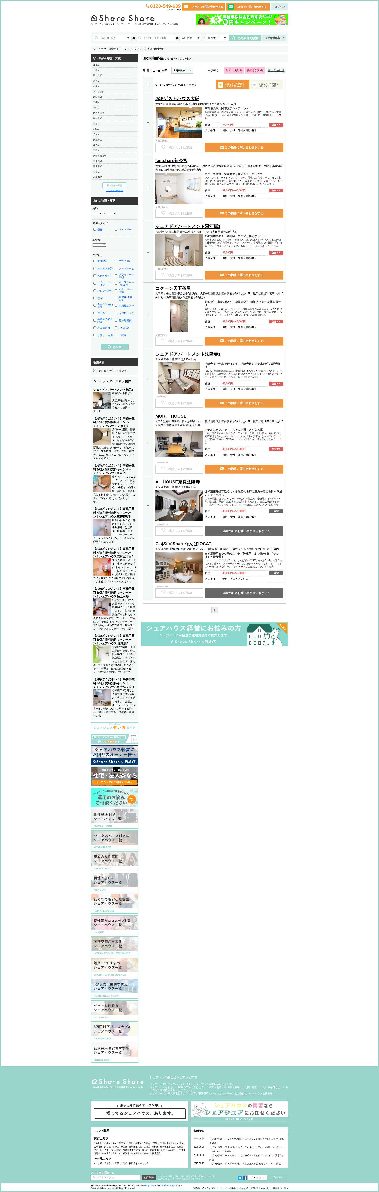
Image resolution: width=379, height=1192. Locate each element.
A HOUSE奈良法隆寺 (177, 481)
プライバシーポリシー (215, 1188)
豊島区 (132, 1146)
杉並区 (124, 1146)
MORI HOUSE (171, 416)
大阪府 (124, 1163)
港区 (115, 1143)
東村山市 (106, 1153)
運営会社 (197, 1188)
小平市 (180, 1150)
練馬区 (163, 1146)
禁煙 (99, 298)
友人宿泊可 (103, 327)
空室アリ (276, 124)
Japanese (257, 1177)
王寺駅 (96, 102)
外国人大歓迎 (105, 268)
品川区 (163, 1143)
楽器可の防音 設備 (105, 320)
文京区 (130, 1143)
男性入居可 (125, 261)
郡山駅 (96, 86)
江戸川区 (98, 1150)
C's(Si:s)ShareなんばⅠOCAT (183, 543)
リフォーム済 (105, 335)
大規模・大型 (126, 313)
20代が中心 (103, 275)
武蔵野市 (127, 1150)
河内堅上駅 (98, 113)
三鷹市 (136, 1150)
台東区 (138, 1143)
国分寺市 (117, 1153)
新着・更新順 (234, 70)
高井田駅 (97, 118)
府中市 (145, 1150)
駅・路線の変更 (114, 185)
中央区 (107, 1143)
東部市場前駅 (99, 155)
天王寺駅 (97, 161)
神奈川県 (98, 1163)
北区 (139, 1146)
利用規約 (232, 1188)
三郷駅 (96, 107)
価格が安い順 (255, 70)
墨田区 (147, 1143)
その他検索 (272, 38)
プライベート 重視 (126, 276)
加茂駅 (96, 65)
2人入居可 (124, 327)
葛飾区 (180, 1146)
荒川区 (147, 1146)
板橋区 (155, 1146)
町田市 (161, 1150)
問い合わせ (262, 1188)
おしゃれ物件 (105, 290)
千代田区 (98, 1143)
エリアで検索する (114, 190)
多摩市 (147, 1153)
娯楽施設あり (126, 305)
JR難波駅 (97, 177)
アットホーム (126, 268)
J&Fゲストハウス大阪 (177, 98)
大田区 (180, 1143)
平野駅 (96, 150)
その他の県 (142, 1163)
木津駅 (96, 70)
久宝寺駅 (97, 139)
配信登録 (149, 1177)
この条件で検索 (247, 38)
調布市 (153, 1150)
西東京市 (156, 1153)
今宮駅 (96, 171)
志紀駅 (96, 129)
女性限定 (102, 261)
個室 (99, 229)
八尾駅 (96, 134)
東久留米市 (136, 1153)
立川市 (118, 1150)
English (277, 1177)
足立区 (171, 1146)
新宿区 (122, 1143)
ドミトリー (125, 229)
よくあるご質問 (247, 1188)
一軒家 (123, 335)
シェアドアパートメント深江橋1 (187, 226)
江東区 (155, 1143)
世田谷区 (98, 1146)
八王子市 (108, 1150)
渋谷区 (107, 1146)
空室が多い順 (276, 70)
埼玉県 (116, 1163)
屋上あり (102, 313)
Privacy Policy (149, 1185)
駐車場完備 (125, 320)
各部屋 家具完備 (125, 298)
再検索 (117, 347)
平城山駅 (97, 75)
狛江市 (126, 1153)
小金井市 (171, 1150)
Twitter (240, 1178)
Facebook (245, 1178)
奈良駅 (96, 81)
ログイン (280, 6)
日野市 (97, 1153)
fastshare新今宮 (171, 160)
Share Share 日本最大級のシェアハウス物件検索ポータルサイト (118, 1084)
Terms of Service (168, 1185)
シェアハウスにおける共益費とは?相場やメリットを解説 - (253, 1163)
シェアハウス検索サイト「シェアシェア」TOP (120, 48)
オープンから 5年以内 (126, 283)
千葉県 (107, 1163)
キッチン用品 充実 (105, 305)
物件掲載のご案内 (279, 1188)
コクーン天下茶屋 (173, 288)
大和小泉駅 (98, 91)
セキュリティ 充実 (126, 291)
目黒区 (171, 1143)
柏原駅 (96, 123)
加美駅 (96, 145)
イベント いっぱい (104, 283)
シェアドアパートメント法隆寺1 (187, 354)
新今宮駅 (97, 166)
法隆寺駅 (97, 97)
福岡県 (132, 1163)
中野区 (116, 1146)
